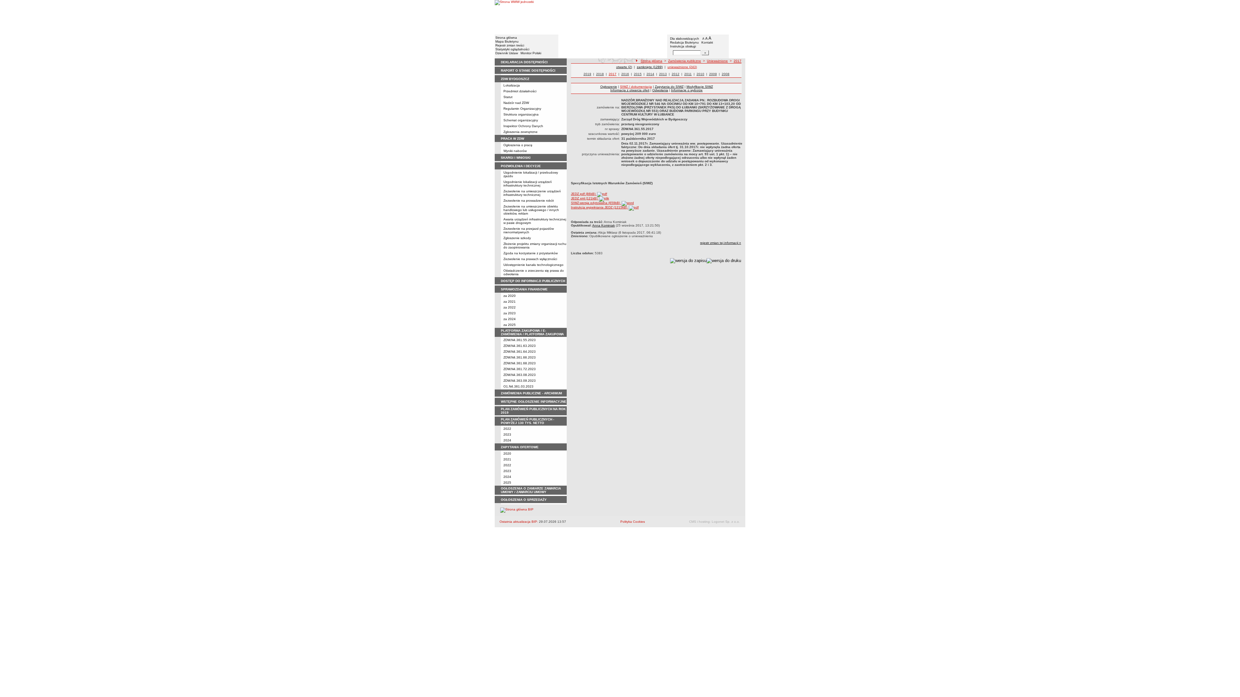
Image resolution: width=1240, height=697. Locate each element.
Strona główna (506, 37)
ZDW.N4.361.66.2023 (519, 357)
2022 (507, 428)
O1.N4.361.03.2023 (518, 386)
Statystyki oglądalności (512, 49)
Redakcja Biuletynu (684, 42)
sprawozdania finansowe (524, 289)
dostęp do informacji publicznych (533, 281)
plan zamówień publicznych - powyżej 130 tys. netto (527, 421)
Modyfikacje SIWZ (700, 86)
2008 (725, 74)
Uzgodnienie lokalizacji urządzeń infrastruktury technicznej (527, 183)
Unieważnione (717, 61)
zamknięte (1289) (650, 67)
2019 (587, 74)
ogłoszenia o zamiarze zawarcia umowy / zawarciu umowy (531, 490)
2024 (507, 440)
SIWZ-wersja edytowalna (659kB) (596, 203)
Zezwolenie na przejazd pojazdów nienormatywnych (528, 230)
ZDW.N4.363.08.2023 (519, 375)
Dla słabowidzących (684, 38)
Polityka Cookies (632, 521)
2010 (700, 74)
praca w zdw (512, 138)
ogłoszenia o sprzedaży (524, 499)
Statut (507, 97)
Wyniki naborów (515, 151)
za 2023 (509, 313)
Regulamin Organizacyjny (522, 108)
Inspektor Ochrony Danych (523, 126)
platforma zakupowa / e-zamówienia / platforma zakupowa (532, 332)
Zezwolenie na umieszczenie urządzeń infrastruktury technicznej (532, 193)
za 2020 (509, 296)
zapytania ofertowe (520, 447)
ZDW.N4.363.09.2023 (519, 380)
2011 (688, 74)
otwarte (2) (624, 67)
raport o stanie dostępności (528, 70)
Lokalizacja (511, 85)
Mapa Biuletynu (507, 41)
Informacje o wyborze (687, 90)
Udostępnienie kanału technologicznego (533, 265)
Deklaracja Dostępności (524, 62)
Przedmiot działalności (519, 91)
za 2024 (509, 319)
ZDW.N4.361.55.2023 (519, 340)
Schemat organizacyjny (520, 120)
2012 (675, 74)
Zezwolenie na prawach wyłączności (530, 259)
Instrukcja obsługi (683, 46)
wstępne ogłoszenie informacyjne (533, 401)
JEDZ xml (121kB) (584, 198)
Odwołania (660, 90)
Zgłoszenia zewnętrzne (520, 132)
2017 (737, 61)
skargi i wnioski (516, 157)
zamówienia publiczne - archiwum (531, 393)
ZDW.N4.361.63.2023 (519, 346)
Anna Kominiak (603, 225)
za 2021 (509, 301)
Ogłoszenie (608, 86)
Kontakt (707, 42)
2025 (507, 482)
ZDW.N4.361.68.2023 (519, 363)
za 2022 (509, 307)
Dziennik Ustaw (506, 53)
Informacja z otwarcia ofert (629, 90)
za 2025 (509, 325)
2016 (625, 74)
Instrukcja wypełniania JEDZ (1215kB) (599, 207)
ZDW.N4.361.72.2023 (519, 369)
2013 (663, 74)
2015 (638, 74)
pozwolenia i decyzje (521, 166)
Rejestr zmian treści (509, 45)
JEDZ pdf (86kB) (583, 194)
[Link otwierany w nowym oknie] (514, 17)
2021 (507, 459)
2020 (507, 453)
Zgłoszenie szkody (517, 238)
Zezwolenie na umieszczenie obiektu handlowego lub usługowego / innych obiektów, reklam (531, 210)
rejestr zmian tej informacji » (720, 243)
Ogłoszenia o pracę (517, 145)
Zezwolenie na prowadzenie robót (528, 200)
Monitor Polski (531, 53)
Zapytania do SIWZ (669, 86)
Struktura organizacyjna (521, 114)
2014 (650, 74)
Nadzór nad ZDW (516, 103)
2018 (600, 74)
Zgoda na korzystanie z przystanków (530, 253)
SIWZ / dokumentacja (636, 86)
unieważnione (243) (682, 67)
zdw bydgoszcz (515, 79)
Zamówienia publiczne (684, 61)
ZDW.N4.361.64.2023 (519, 351)
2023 (507, 434)
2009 (713, 74)
